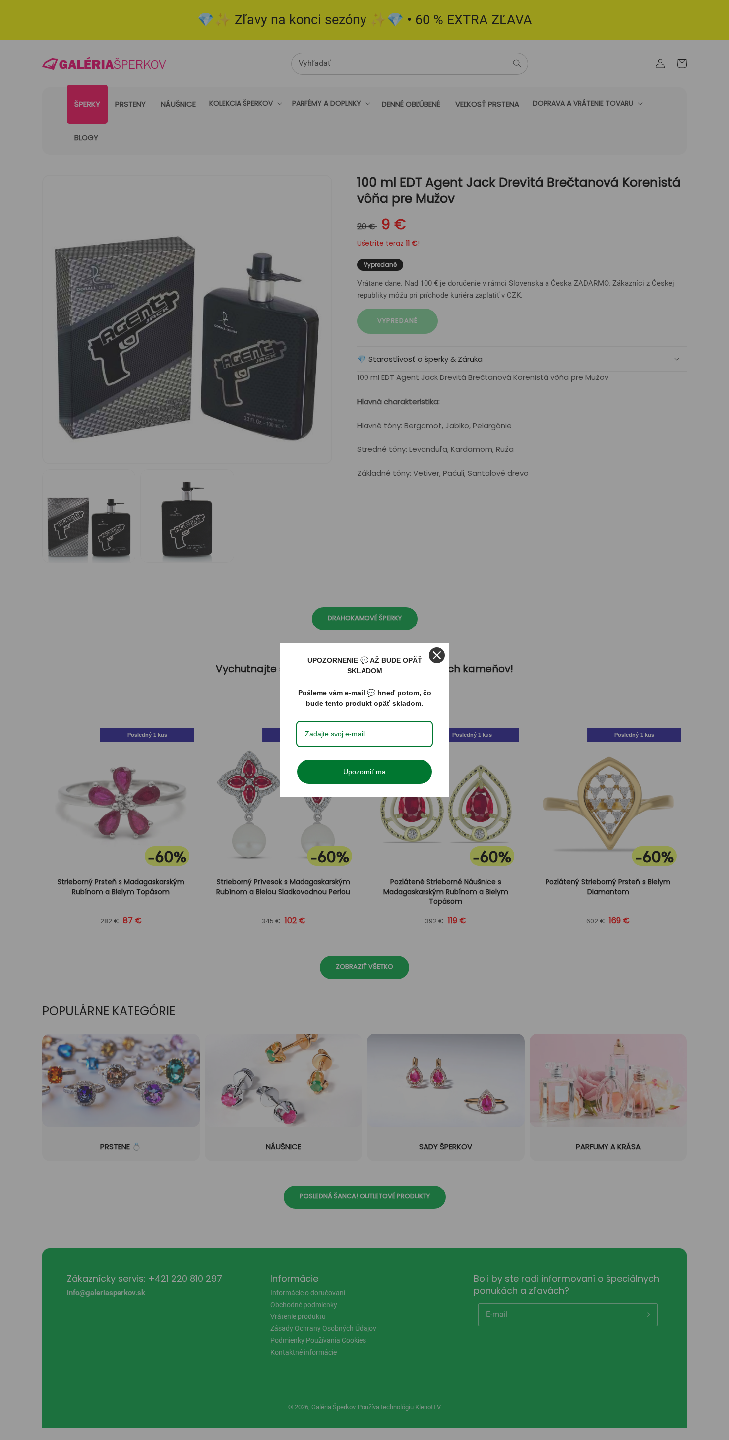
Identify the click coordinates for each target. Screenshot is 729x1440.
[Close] (437, 655)
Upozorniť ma (364, 772)
